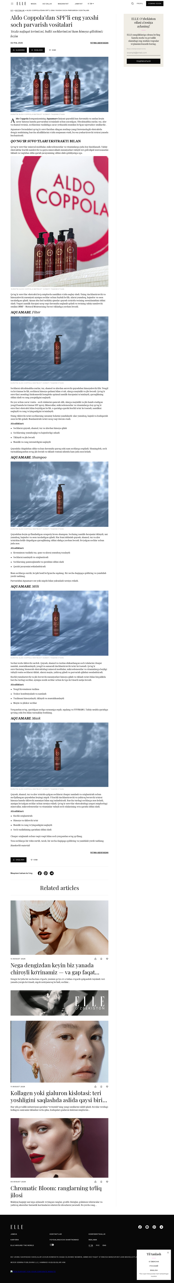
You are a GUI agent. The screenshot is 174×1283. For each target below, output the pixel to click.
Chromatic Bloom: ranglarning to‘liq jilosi (56, 1191)
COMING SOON (154, 3)
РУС (98, 1245)
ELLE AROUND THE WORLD (22, 1245)
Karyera (15, 1240)
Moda (33, 4)
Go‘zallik (47, 4)
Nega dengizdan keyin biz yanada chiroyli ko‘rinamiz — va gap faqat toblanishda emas (53, 972)
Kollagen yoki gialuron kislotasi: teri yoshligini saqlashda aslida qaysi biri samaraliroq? (57, 1100)
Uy (12, 10)
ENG (104, 1245)
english (154, 1270)
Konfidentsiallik (97, 1234)
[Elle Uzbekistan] (21, 3)
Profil (140, 3)
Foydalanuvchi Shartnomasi (64, 1240)
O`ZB (91, 1245)
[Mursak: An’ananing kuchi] (59, 1003)
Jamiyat (79, 4)
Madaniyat (63, 4)
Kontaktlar (56, 1234)
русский (154, 1266)
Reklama (93, 1240)
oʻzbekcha (154, 1262)
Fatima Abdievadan (99, 43)
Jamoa (14, 1234)
